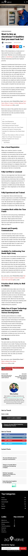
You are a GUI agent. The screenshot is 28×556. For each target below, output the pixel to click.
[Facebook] (7, 46)
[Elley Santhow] (3, 42)
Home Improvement (9, 6)
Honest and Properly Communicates (11, 129)
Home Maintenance (19, 6)
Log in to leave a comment (14, 418)
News (5, 421)
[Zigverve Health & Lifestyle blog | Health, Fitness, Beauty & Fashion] (14, 539)
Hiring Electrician (18, 367)
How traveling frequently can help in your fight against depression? (21, 377)
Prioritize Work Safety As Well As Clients (13, 135)
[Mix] (17, 46)
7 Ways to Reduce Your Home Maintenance (12, 361)
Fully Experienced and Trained (10, 125)
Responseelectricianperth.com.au (15, 397)
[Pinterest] (14, 46)
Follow (24, 437)
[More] (23, 46)
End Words (7, 142)
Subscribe (23, 548)
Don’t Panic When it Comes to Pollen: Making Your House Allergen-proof (13, 103)
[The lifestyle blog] (7, 2)
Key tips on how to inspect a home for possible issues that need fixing (13, 277)
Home (2, 6)
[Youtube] (14, 526)
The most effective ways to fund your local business (10, 458)
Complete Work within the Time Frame (12, 127)
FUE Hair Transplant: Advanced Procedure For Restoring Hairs (9, 474)
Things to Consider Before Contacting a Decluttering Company (13, 425)
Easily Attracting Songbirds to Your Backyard (10, 482)
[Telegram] (20, 46)
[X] (10, 46)
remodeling (9, 56)
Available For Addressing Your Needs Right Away (13, 132)
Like (25, 434)
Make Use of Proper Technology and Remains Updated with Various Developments (11, 138)
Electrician (9, 367)
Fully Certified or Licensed (9, 123)
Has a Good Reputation (8, 121)
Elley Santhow (8, 42)
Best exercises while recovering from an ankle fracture (6, 376)
